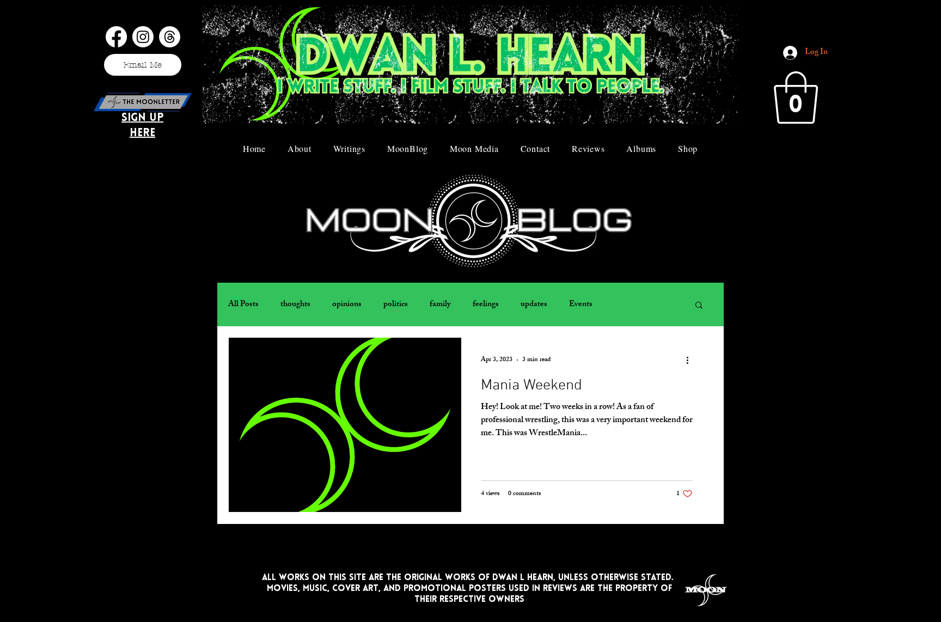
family (440, 304)
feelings (486, 304)
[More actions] (691, 360)
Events (580, 304)
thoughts (295, 304)
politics (395, 304)
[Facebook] (116, 36)
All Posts (243, 304)
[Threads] (169, 36)
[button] (796, 97)
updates (534, 304)
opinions (347, 304)
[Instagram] (143, 36)
